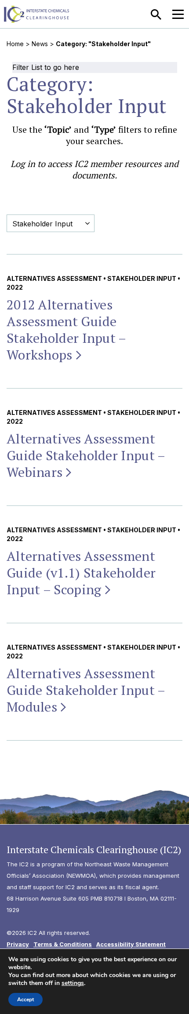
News (40, 43)
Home (15, 43)
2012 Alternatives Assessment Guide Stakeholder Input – (66, 329)
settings (73, 983)
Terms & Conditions (62, 944)
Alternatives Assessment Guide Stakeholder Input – (86, 455)
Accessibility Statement (131, 944)
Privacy (18, 944)
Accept (25, 999)
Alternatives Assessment (54, 278)
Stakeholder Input (141, 278)
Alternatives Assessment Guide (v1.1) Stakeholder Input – (81, 572)
